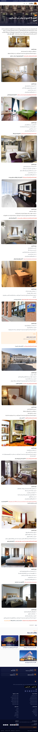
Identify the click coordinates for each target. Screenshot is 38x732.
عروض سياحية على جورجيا (33, 701)
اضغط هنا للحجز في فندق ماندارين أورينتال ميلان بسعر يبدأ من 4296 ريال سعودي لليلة (23, 501)
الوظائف (36, 715)
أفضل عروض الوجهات (34, 695)
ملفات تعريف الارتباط (7, 730)
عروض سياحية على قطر (15, 704)
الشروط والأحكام (35, 712)
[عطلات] (33, 3)
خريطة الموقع (2, 730)
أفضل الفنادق (16, 712)
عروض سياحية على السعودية (14, 701)
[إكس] (34, 691)
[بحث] (26, 4)
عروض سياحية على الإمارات (15, 698)
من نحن (36, 708)
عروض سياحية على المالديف (33, 698)
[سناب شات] (25, 691)
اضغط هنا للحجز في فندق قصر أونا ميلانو (30, 258)
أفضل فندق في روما (7, 620)
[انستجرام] (32, 691)
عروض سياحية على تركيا (15, 695)
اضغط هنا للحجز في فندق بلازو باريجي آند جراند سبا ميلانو (27, 94)
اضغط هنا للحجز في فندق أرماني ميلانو (31, 582)
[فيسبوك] (36, 691)
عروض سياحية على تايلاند (33, 704)
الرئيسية (36, 13)
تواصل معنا (35, 714)
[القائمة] (24, 4)
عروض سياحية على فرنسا (15, 702)
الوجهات (17, 711)
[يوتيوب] (29, 691)
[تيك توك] (27, 691)
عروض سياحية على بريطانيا (15, 699)
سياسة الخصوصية (34, 711)
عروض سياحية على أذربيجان (33, 702)
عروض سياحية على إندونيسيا (33, 699)
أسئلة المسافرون (16, 715)
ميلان (35, 15)
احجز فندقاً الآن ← (32, 341)
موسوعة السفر (16, 714)
